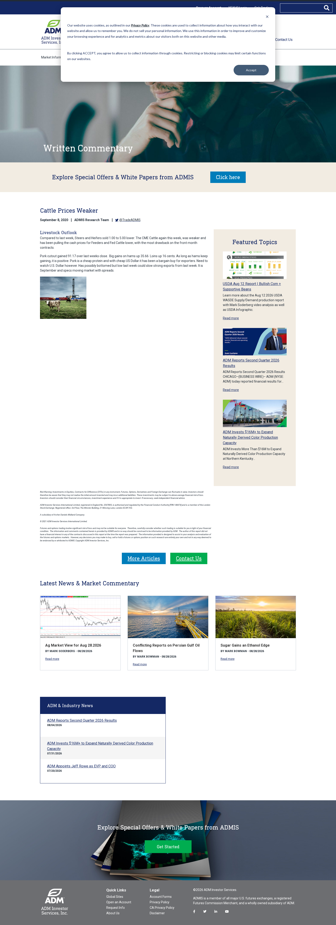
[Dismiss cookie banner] (267, 16)
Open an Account (118, 902)
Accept (251, 70)
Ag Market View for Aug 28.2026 (73, 645)
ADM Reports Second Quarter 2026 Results (82, 720)
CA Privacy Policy (162, 907)
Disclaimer (157, 913)
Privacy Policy (159, 902)
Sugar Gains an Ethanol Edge (245, 645)
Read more (231, 318)
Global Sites (114, 897)
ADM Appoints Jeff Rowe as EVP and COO (81, 766)
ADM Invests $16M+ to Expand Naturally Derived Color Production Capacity (250, 437)
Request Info (115, 907)
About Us (113, 913)
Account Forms (161, 897)
